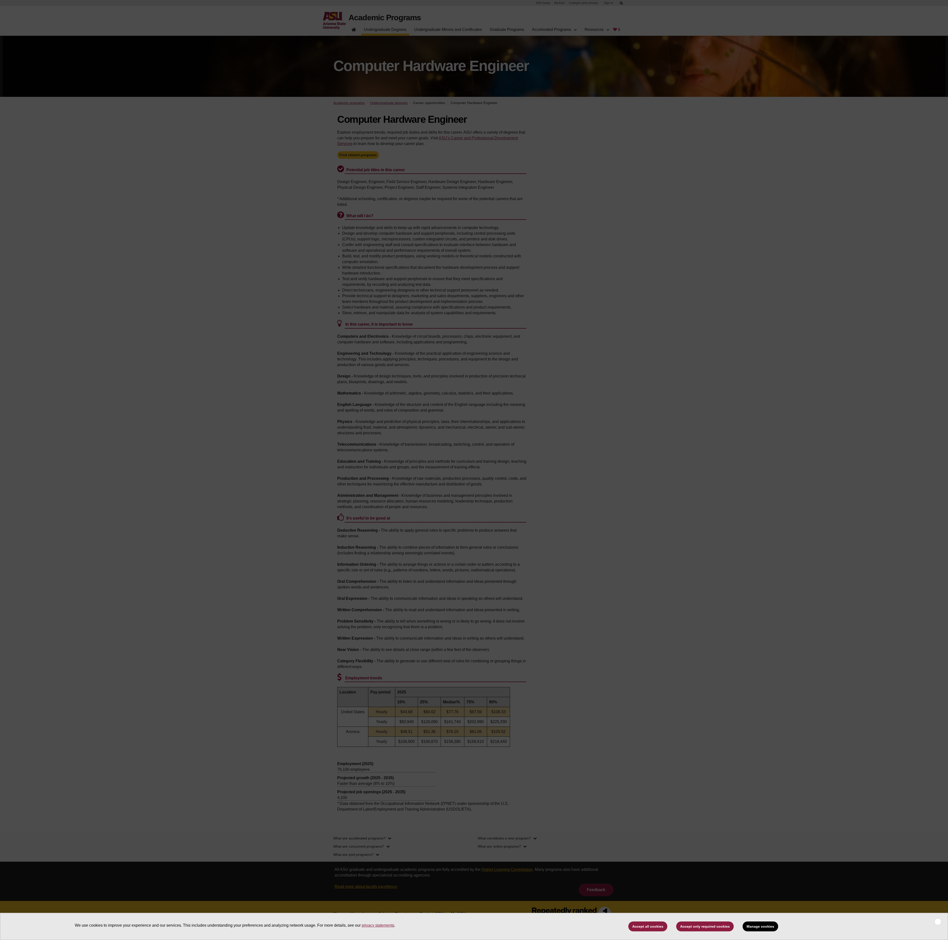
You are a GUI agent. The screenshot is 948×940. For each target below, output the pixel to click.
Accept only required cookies (705, 926)
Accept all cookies (647, 926)
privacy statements (378, 925)
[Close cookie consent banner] (937, 921)
